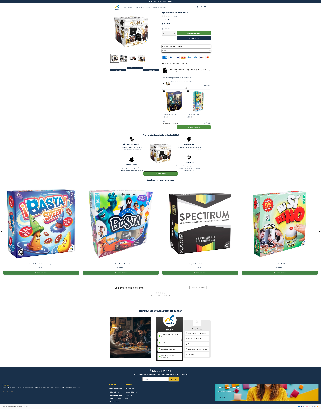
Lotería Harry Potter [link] (170, 114)
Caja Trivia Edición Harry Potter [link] (181, 82)
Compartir (167, 29)
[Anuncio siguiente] (206, 1)
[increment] (174, 33)
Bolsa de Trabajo (114, 402)
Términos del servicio (115, 398)
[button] (131, 7)
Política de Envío (114, 392)
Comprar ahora (194, 38)
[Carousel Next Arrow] (320, 231)
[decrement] (164, 33)
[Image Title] (3, 391)
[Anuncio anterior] (115, 1)
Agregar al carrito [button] (194, 127)
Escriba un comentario (198, 288)
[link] (168, 83)
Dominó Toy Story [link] (193, 114)
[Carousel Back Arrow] (1, 231)
